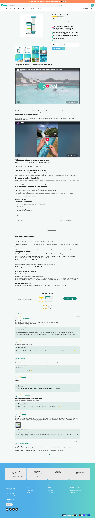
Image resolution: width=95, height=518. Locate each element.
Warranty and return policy (75, 490)
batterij (18, 264)
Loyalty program (30, 485)
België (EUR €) (85, 8)
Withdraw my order (52, 492)
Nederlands (91, 8)
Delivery (29, 492)
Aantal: (55, 44)
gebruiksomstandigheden (51, 262)
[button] (54, 16)
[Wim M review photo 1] (18, 425)
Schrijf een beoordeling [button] (70, 299)
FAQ (28, 487)
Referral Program (30, 490)
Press (49, 487)
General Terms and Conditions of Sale (78, 489)
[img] (18, 316)
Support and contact (31, 489)
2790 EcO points (60, 21)
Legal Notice (72, 485)
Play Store (46, 184)
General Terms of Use (74, 487)
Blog (49, 485)
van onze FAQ (33, 285)
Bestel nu (63, 1)
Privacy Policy (73, 492)
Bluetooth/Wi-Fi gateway (41, 278)
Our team (50, 489)
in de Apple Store (37, 184)
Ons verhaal (50, 490)
